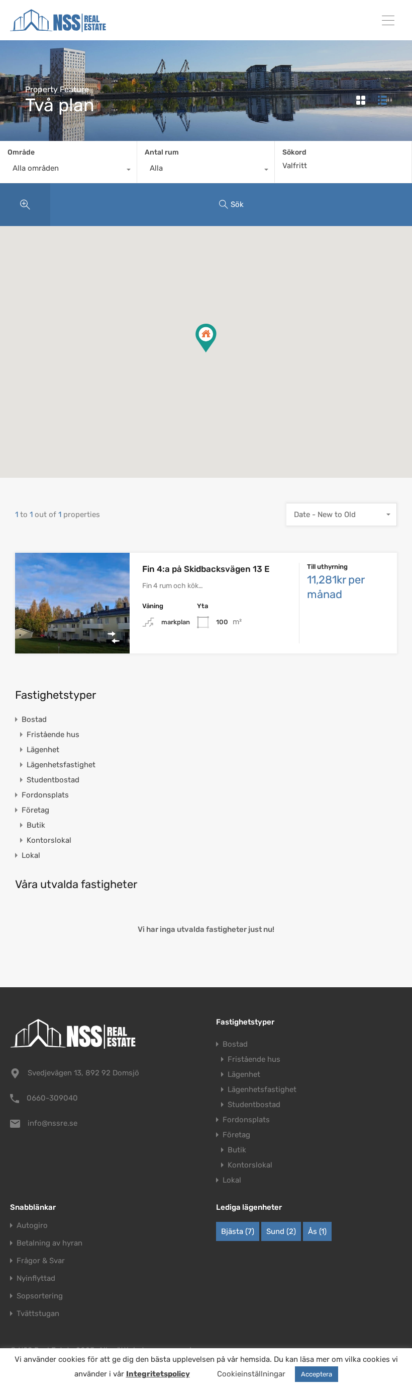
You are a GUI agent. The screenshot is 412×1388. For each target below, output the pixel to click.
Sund (281, 1231)
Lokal (31, 855)
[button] (216, 352)
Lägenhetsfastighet (61, 764)
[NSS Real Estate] (58, 28)
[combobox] (68, 171)
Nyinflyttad (36, 1278)
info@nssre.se (52, 1123)
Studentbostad (53, 779)
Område (21, 152)
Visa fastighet (72, 633)
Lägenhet (43, 749)
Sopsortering (40, 1296)
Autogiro (32, 1225)
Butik (36, 825)
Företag (35, 810)
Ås (317, 1231)
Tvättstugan (38, 1314)
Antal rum (162, 152)
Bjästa (237, 1231)
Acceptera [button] (316, 1374)
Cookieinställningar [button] (251, 1373)
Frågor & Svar (41, 1261)
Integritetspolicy (158, 1373)
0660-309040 (52, 1098)
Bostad (34, 719)
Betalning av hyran (49, 1243)
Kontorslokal (49, 840)
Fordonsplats (45, 794)
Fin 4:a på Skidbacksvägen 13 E (206, 569)
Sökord (294, 153)
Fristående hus (53, 734)
